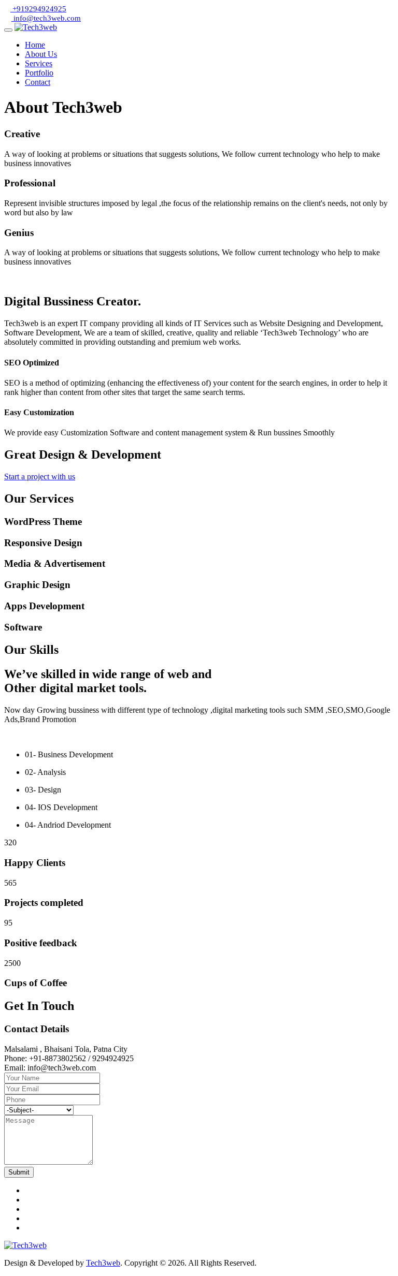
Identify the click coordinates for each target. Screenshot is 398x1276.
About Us (41, 54)
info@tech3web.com (46, 18)
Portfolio (39, 72)
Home (35, 44)
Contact (37, 82)
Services (38, 63)
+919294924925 (38, 9)
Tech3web (103, 1262)
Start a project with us (39, 476)
